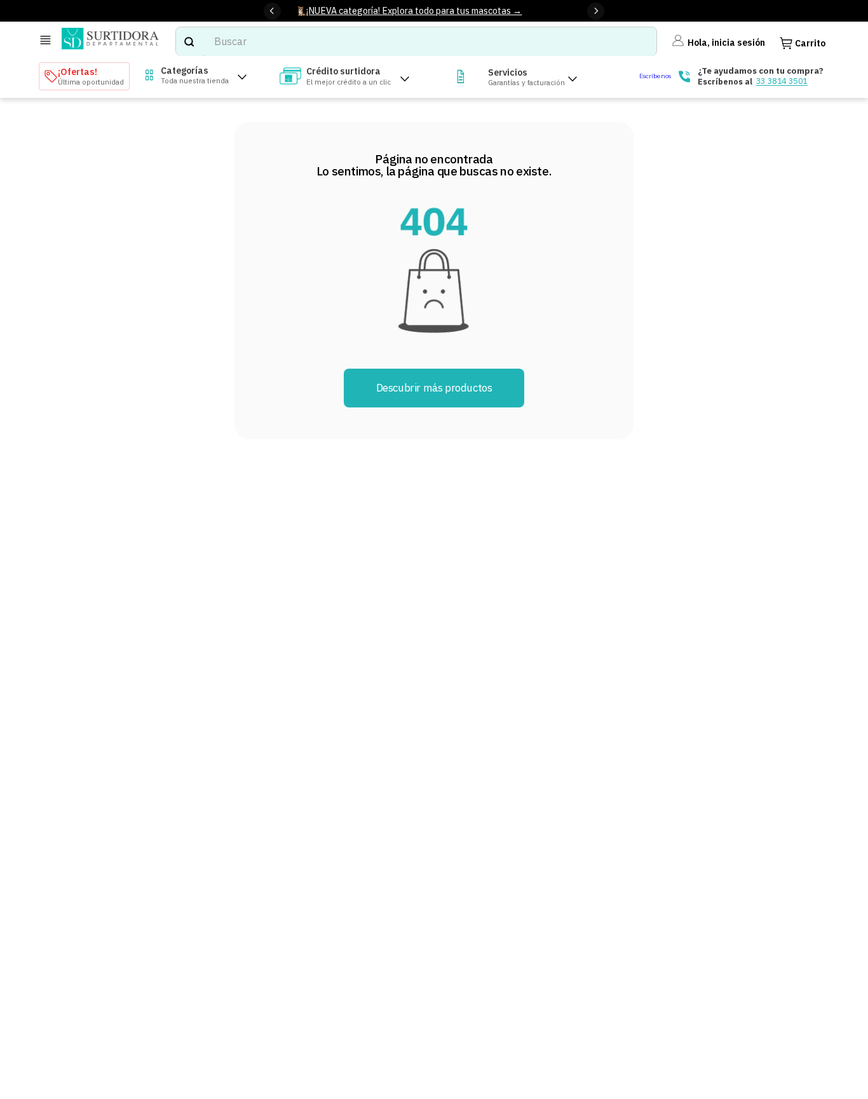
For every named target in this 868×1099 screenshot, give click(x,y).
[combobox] (416, 41)
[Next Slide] (595, 11)
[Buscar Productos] (189, 41)
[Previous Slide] (272, 11)
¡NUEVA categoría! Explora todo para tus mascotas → (414, 10)
